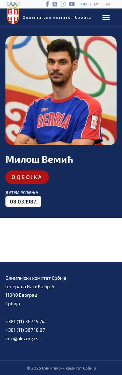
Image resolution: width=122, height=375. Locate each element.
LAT (96, 4)
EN (107, 4)
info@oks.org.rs (22, 338)
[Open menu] (106, 17)
